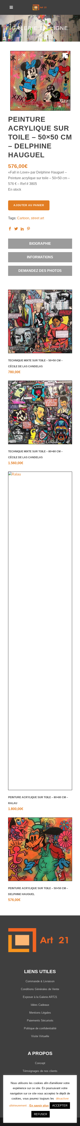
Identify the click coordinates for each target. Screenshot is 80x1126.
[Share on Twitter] (16, 228)
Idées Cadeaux (40, 1004)
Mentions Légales (40, 1012)
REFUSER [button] (40, 1114)
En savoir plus (39, 1105)
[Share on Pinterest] (28, 228)
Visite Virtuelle (40, 1036)
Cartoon (23, 218)
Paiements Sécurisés (40, 1020)
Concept (40, 1063)
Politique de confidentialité (40, 1028)
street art (37, 218)
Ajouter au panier (28, 205)
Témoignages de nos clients (40, 1071)
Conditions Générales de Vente (40, 989)
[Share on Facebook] (10, 228)
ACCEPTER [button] (59, 1105)
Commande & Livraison (40, 981)
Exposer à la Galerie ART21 (40, 997)
